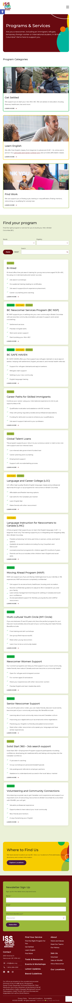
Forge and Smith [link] (53, 1000)
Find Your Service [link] (33, 937)
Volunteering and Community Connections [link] (33, 790)
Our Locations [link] (58, 969)
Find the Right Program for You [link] (35, 942)
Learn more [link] (10, 108)
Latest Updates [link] (33, 969)
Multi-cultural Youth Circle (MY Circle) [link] (29, 616)
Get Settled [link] (12, 97)
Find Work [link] (11, 194)
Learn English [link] (13, 145)
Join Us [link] (54, 953)
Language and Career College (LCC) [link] (27, 153)
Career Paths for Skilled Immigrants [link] (29, 396)
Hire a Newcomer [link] (57, 964)
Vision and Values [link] (57, 941)
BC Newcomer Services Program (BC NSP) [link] (33, 310)
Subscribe (13, 924)
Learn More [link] (11, 297)
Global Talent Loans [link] (19, 438)
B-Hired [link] (11, 268)
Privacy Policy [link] (22, 998)
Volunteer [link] (54, 957)
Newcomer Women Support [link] (24, 661)
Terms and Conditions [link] (35, 998)
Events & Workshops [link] (35, 964)
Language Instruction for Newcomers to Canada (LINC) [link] (31, 524)
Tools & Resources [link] (34, 959)
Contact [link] (7, 952)
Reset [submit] (16, 252)
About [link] (54, 937)
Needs (5, 239)
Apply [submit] (8, 252)
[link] (2, 11)
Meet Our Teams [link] (57, 944)
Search (23, 248)
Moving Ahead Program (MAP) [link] (25, 572)
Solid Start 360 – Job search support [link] (29, 746)
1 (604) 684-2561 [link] (12, 967)
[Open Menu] (67, 7)
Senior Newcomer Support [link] (23, 703)
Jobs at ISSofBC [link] (57, 960)
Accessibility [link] (48, 998)
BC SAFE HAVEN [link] (17, 354)
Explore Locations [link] (17, 862)
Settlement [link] (11, 305)
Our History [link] (55, 947)
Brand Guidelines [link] (33, 974)
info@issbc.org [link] (12, 963)
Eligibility (39, 239)
